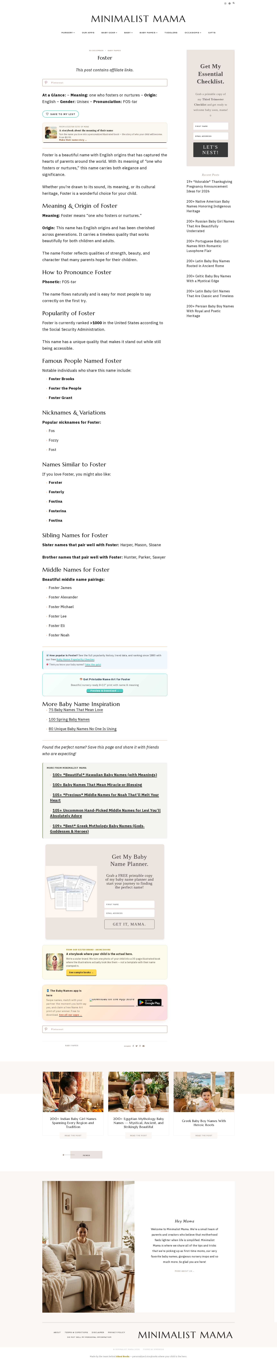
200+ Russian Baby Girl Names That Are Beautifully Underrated (210, 226)
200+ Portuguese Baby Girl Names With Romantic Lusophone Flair (207, 246)
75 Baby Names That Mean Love (76, 709)
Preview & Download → (104, 690)
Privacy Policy (116, 1332)
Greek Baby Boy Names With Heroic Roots (204, 1123)
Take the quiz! (93, 664)
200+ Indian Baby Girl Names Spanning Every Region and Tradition (73, 1123)
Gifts (212, 33)
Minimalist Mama (138, 19)
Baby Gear (108, 33)
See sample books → (81, 972)
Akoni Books (123, 1356)
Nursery (67, 33)
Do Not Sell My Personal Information (89, 1337)
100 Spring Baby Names (69, 719)
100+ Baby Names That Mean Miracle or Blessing (97, 784)
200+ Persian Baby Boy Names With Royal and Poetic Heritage (210, 311)
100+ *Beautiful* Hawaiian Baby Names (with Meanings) (105, 774)
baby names (114, 50)
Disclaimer (98, 1332)
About (57, 1332)
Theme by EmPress (153, 1349)
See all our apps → (70, 1014)
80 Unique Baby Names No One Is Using (83, 728)
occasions (192, 33)
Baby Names (147, 33)
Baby (127, 33)
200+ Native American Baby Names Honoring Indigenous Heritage (209, 206)
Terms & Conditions (76, 1332)
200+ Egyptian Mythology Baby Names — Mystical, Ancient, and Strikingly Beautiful (138, 1123)
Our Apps (88, 33)
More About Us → (184, 1271)
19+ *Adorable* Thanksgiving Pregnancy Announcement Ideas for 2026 (209, 186)
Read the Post (73, 1135)
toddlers (170, 33)
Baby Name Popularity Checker (75, 659)
